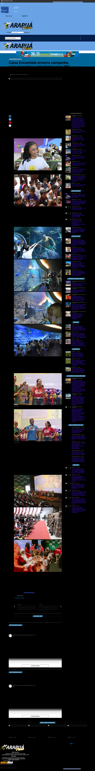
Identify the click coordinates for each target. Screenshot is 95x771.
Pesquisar (9, 32)
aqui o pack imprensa (29, 592)
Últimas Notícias (9, 12)
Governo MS (20, 595)
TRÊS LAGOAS (16, 16)
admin (12, 75)
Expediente (16, 7)
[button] (5, 3)
